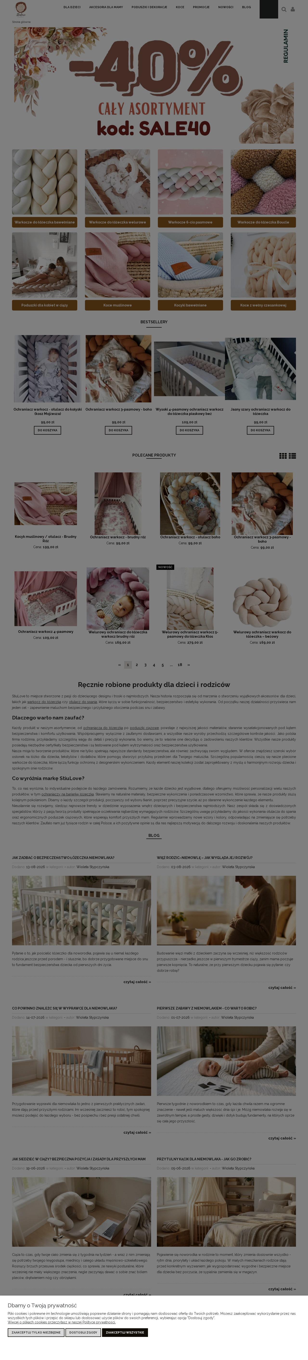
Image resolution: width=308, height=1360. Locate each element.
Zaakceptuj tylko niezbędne (36, 1332)
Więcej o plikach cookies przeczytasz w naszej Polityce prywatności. (62, 1322)
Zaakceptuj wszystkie (125, 1332)
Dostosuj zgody (83, 1332)
